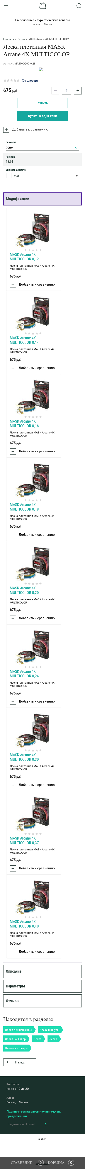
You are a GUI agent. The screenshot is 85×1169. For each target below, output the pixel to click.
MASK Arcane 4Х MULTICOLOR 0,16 (24, 423)
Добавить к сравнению (29, 129)
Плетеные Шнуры (16, 1048)
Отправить (46, 1124)
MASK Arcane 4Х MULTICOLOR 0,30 (24, 757)
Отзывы (12, 1001)
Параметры (15, 986)
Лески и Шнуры (49, 1030)
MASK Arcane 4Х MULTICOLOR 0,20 (24, 590)
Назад (19, 1062)
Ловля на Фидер (15, 1039)
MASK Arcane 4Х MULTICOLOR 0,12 (24, 256)
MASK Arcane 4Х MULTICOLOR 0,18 (24, 506)
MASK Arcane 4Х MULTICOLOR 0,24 (24, 673)
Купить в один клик (42, 116)
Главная (8, 39)
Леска (21, 39)
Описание (14, 971)
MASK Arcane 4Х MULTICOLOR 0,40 (24, 923)
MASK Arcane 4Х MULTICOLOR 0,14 (24, 340)
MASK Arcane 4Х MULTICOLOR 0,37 (24, 840)
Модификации (17, 199)
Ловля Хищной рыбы (18, 1030)
